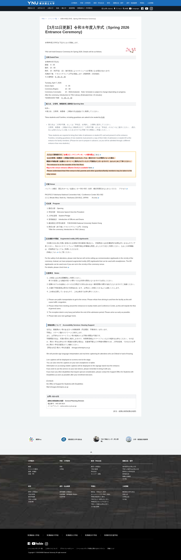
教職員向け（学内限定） (85, 8)
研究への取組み (33, 492)
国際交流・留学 (118, 3)
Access (94, 198)
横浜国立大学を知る (128, 492)
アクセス (119, 8)
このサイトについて (51, 548)
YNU (43, 18)
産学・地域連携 (132, 3)
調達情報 (72, 8)
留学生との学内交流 (128, 471)
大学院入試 (125, 497)
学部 (61, 466)
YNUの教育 (94, 469)
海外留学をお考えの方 (129, 466)
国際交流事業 (126, 476)
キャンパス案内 (33, 469)
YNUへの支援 (32, 499)
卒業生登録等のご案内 (98, 497)
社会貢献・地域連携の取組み (68, 494)
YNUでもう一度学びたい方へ (100, 499)
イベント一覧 (52, 18)
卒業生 (142, 3)
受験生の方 (31, 8)
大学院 (62, 469)
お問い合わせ (108, 8)
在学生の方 (41, 8)
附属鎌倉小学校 (33, 535)
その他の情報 (95, 506)
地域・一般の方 (61, 8)
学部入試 (125, 494)
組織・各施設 (32, 471)
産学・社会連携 (65, 486)
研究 (108, 3)
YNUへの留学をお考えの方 (130, 469)
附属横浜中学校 (91, 535)
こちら (96, 155)
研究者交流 (125, 474)
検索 (126, 8)
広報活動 (31, 501)
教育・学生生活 (99, 3)
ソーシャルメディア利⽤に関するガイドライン (90, 548)
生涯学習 (62, 497)
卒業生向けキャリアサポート (100, 501)
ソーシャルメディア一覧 (35, 548)
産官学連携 (31, 497)
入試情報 (150, 3)
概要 (29, 466)
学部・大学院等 (85, 3)
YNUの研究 (31, 494)
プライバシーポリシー (67, 548)
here (90, 168)
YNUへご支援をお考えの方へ (100, 504)
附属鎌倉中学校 (53, 535)
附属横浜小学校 (72, 535)
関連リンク (111, 548)
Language (135, 8)
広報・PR (31, 474)
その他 (124, 479)
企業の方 (50, 8)
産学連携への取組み (66, 492)
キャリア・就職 (96, 474)
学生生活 (93, 471)
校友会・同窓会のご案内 (98, 492)
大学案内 (74, 3)
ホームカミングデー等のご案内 (100, 494)
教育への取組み (96, 466)
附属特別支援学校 (111, 535)
